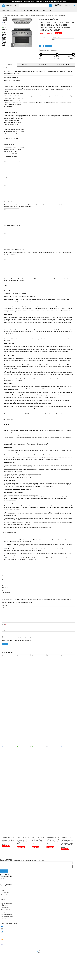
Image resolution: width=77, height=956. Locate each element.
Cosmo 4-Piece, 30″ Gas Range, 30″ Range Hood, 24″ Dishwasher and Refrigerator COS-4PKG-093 (38, 840)
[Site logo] (9, 5)
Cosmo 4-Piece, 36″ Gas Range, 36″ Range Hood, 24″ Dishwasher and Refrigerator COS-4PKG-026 (53, 840)
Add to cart (48, 46)
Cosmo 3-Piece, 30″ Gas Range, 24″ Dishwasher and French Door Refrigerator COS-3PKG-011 (23, 840)
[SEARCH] (50, 5)
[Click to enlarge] (9, 45)
